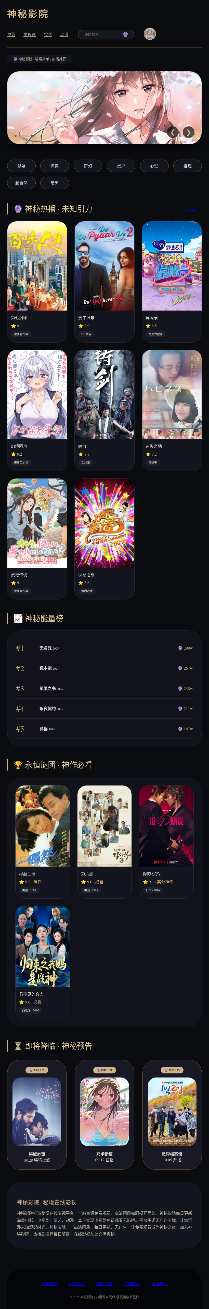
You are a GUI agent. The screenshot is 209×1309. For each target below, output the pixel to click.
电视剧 (29, 34)
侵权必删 (104, 1283)
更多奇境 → (193, 210)
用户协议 (77, 1283)
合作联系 (132, 1283)
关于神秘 (49, 1283)
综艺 (48, 34)
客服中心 (159, 1283)
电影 (11, 34)
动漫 (64, 34)
